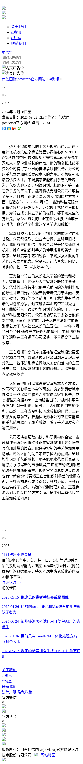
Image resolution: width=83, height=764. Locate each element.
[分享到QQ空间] (9, 128)
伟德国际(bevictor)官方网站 (23, 79)
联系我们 (9, 687)
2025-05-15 (35, 597)
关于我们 (9, 670)
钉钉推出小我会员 (16, 555)
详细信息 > (11, 582)
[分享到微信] (20, 128)
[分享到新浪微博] (14, 128)
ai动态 (7, 681)
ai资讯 (54, 79)
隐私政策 (25, 692)
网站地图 (48, 755)
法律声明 (9, 692)
